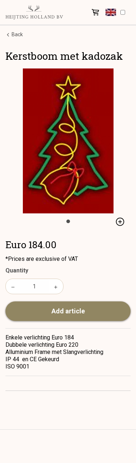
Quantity (16, 270)
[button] (111, 12)
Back (17, 34)
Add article (68, 311)
